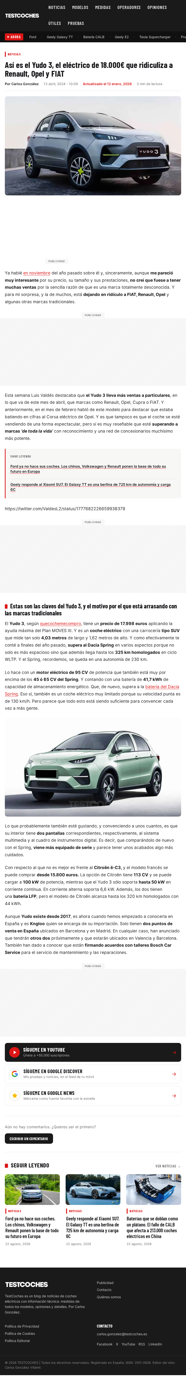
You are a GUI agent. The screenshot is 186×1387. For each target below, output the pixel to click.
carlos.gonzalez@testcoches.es (122, 1334)
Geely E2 (122, 37)
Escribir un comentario (29, 1138)
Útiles (54, 23)
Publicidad (105, 1283)
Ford (32, 37)
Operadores (129, 7)
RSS (142, 1344)
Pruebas (76, 23)
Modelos (80, 7)
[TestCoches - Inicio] (22, 15)
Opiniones (157, 7)
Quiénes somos (109, 1297)
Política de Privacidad (22, 1326)
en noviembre (36, 272)
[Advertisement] (104, 232)
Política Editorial (17, 1341)
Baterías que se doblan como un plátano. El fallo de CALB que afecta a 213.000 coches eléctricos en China (152, 1227)
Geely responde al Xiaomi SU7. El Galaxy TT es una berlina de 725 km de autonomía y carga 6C (92, 1227)
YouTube (128, 1344)
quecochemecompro (60, 623)
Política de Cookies (20, 1333)
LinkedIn (155, 1344)
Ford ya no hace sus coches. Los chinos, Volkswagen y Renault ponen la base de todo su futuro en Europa (32, 1227)
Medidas (103, 7)
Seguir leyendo (30, 1165)
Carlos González (25, 84)
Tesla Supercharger (154, 37)
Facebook (105, 1344)
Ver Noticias (168, 1166)
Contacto (104, 1290)
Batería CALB (93, 37)
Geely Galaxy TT (60, 37)
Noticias (56, 7)
